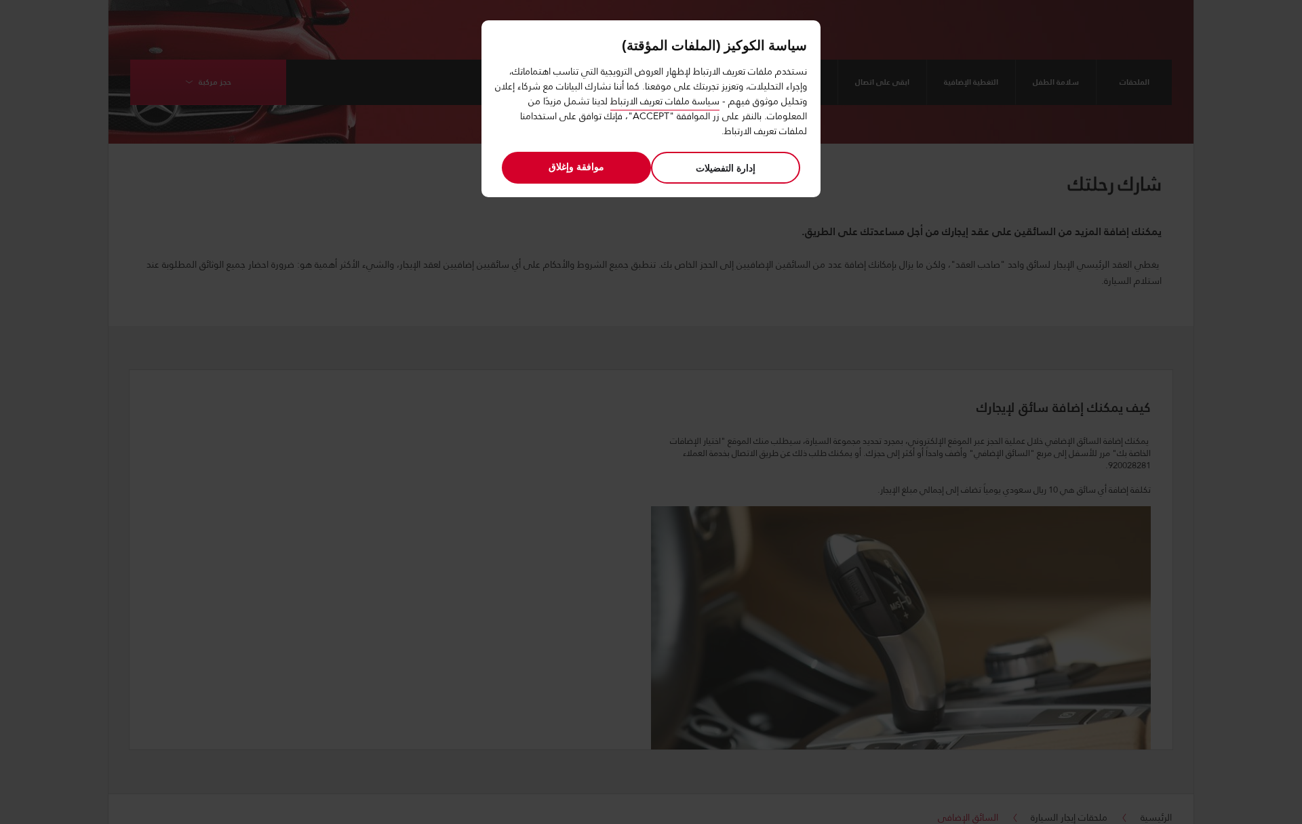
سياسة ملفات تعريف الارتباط (664, 101)
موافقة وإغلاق (576, 166)
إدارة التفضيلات (725, 167)
